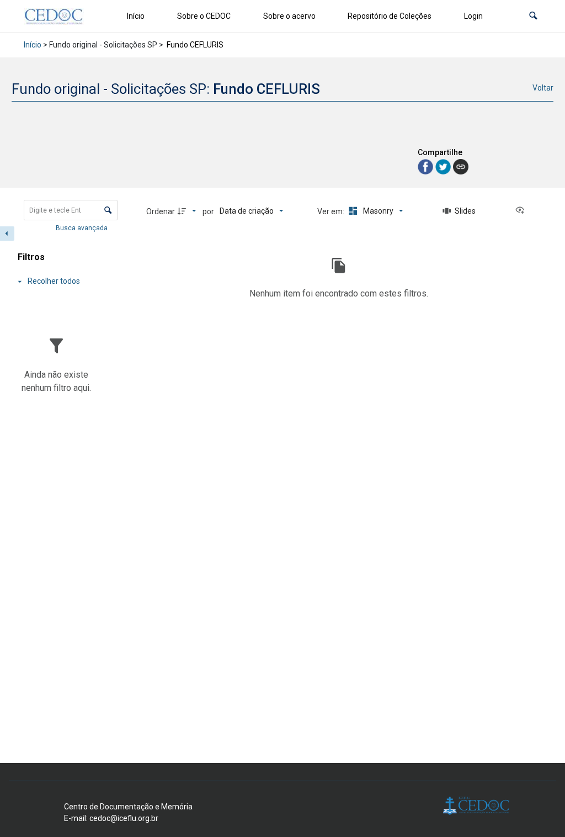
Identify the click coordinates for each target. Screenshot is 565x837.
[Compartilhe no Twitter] (444, 166)
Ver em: (331, 211)
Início (136, 16)
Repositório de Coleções (389, 16)
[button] (533, 16)
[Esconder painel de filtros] (7, 233)
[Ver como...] (522, 211)
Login (473, 16)
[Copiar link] (460, 166)
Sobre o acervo (289, 16)
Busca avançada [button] (82, 228)
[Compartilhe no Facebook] (426, 166)
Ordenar (160, 211)
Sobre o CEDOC (204, 16)
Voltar (542, 87)
